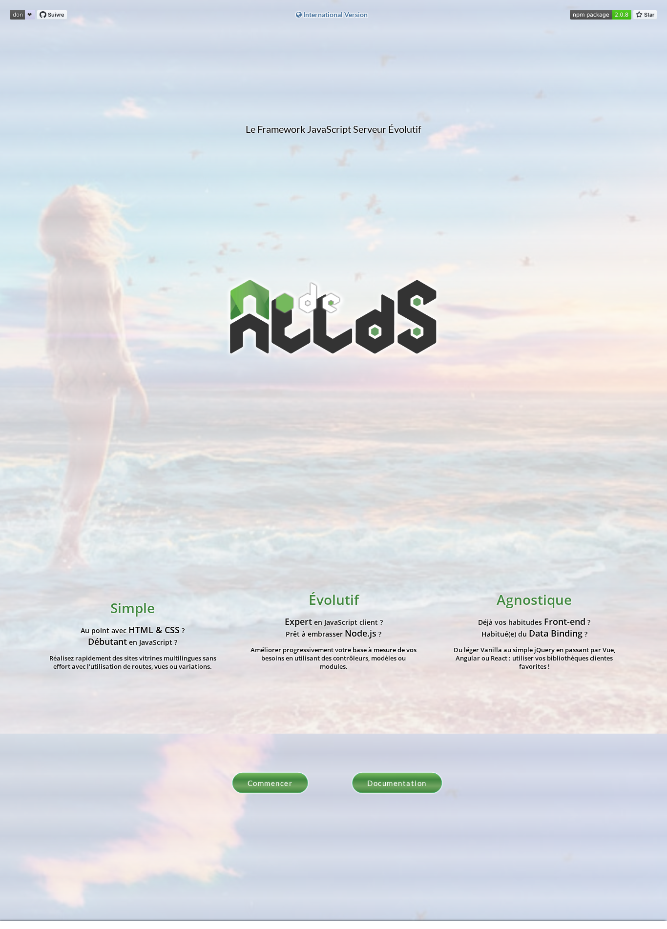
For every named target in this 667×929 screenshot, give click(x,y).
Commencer (270, 789)
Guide (416, 641)
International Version (335, 14)
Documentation (397, 789)
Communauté (623, 641)
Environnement (551, 641)
